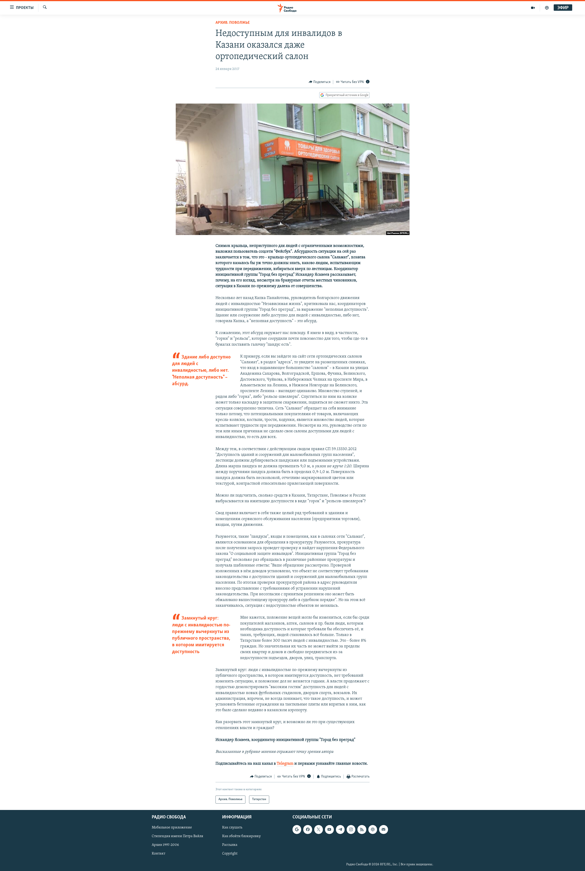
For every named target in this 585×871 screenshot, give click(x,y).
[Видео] (533, 7)
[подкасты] (547, 7)
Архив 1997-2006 (165, 845)
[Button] (320, 82)
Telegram (285, 764)
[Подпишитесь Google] (296, 829)
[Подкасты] (372, 829)
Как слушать (232, 827)
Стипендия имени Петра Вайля (177, 836)
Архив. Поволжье (232, 23)
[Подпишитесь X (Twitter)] (318, 829)
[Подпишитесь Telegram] (340, 829)
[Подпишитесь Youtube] (329, 829)
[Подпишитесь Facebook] (307, 829)
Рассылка (229, 845)
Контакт (158, 853)
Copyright (229, 853)
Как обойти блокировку (241, 836)
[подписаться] (383, 829)
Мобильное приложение (172, 827)
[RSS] (361, 829)
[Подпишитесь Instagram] (351, 829)
